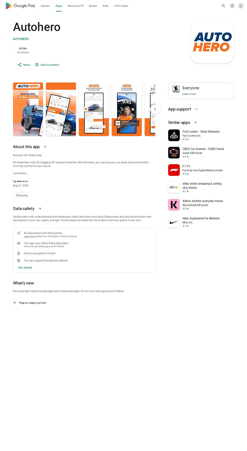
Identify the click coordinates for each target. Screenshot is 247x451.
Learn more (30, 236)
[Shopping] (22, 195)
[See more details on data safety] (25, 267)
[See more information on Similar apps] (195, 122)
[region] (85, 50)
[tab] (45, 6)
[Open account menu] (241, 5)
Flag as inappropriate (29, 302)
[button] (28, 109)
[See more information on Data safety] (39, 208)
